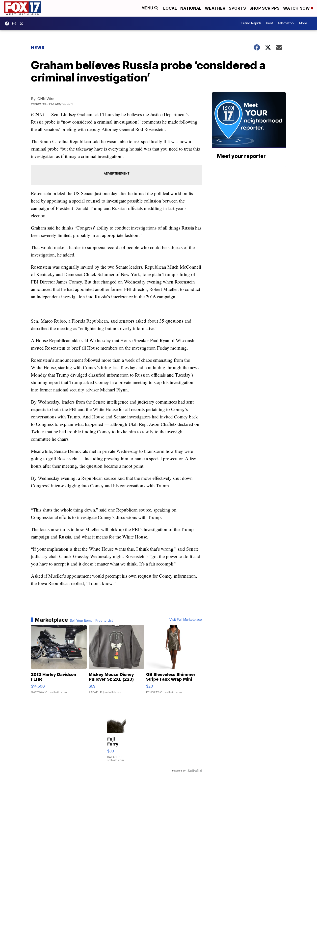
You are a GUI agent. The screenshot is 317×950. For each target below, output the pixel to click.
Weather (215, 8)
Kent (269, 23)
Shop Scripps (264, 8)
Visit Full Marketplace (185, 619)
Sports (237, 8)
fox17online (8, 24)
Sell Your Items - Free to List (91, 620)
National (190, 8)
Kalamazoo (285, 23)
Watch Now (297, 8)
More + (304, 23)
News (38, 47)
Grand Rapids (251, 23)
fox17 (22, 24)
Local (170, 8)
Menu (147, 8)
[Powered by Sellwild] (194, 770)
